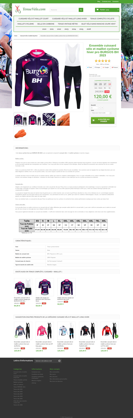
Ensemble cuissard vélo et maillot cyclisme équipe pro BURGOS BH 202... (22, 299)
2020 (44, 29)
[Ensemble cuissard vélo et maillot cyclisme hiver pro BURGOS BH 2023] (20, 119)
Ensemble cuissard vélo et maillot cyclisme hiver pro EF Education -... (44, 344)
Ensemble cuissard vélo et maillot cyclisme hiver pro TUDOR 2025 (87, 344)
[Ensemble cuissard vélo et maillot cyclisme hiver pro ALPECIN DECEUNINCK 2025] (23, 331)
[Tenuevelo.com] (30, 9)
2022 (59, 29)
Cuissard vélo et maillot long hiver (69, 19)
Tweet (90, 67)
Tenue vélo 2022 (18, 391)
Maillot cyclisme (26, 24)
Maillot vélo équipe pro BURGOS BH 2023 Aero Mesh (43, 299)
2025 (81, 29)
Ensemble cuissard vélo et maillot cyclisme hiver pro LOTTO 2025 (108, 344)
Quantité (93, 105)
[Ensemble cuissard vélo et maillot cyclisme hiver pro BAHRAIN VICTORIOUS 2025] (66, 331)
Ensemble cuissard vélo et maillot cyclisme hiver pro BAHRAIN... (65, 344)
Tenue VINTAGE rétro (68, 24)
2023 (66, 29)
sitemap (34, 383)
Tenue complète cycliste (102, 19)
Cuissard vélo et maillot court (34, 19)
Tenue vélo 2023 (18, 394)
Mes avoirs (53, 374)
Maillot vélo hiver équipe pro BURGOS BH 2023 (65, 298)
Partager (97, 67)
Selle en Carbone (45, 24)
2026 (89, 29)
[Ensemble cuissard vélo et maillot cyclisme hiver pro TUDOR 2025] (88, 331)
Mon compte (55, 369)
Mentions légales (36, 380)
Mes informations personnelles (58, 379)
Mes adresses (53, 376)
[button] (116, 336)
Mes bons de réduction (56, 381)
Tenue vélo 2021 (18, 389)
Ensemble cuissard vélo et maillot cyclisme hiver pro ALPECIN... (22, 344)
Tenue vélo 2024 (18, 396)
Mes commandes (54, 372)
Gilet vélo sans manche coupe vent (98, 24)
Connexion (115, 1)
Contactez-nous (106, 1)
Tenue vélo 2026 (18, 405)
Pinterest (115, 67)
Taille (92, 110)
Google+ (106, 67)
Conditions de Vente (37, 374)
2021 (52, 29)
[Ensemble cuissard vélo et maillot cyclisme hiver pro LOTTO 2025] (110, 331)
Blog (99, 1)
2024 (74, 29)
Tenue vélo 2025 (18, 398)
